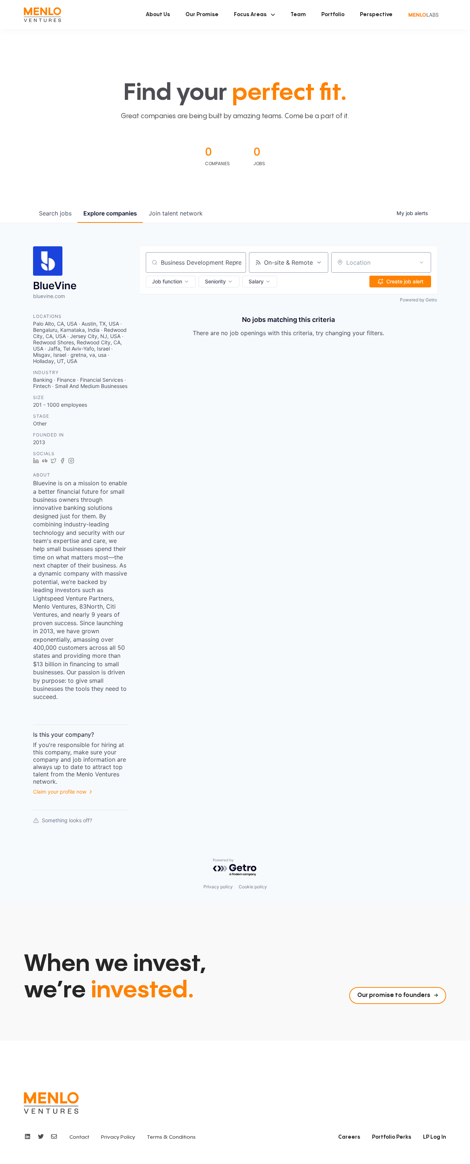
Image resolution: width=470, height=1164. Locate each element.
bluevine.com (49, 296)
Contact (79, 1137)
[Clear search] (236, 262)
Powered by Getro (418, 299)
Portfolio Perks (391, 1137)
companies (110, 213)
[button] (254, 14)
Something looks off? (67, 820)
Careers (349, 1137)
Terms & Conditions (171, 1137)
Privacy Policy (118, 1137)
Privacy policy (218, 886)
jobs (55, 213)
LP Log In (434, 1137)
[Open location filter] (421, 262)
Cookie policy (253, 886)
